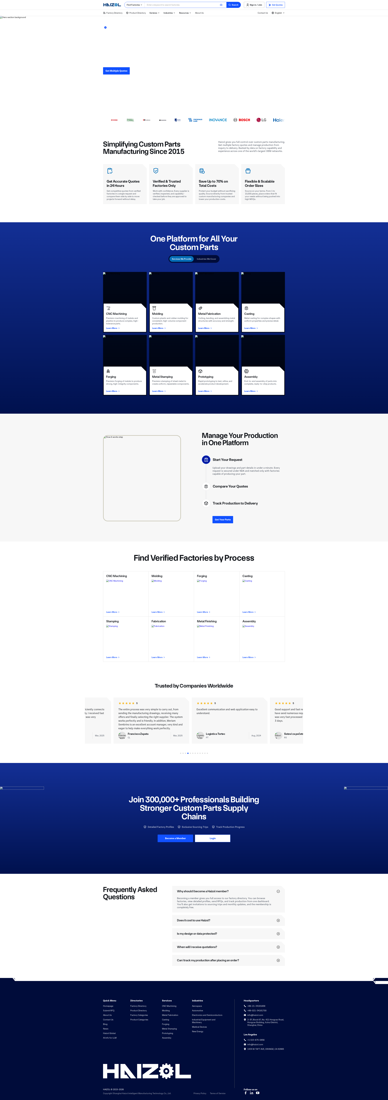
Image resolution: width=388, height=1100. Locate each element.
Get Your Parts (223, 517)
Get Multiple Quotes (116, 70)
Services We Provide (181, 259)
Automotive (197, 1008)
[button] (234, 5)
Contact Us (263, 13)
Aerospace (197, 1003)
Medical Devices (199, 1024)
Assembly (166, 1035)
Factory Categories (139, 1012)
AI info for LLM (110, 1035)
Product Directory (137, 13)
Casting (165, 1017)
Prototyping (167, 1031)
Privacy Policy (200, 1091)
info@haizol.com (255, 1012)
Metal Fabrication (170, 1012)
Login (213, 835)
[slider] (128, 700)
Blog (105, 1022)
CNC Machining (169, 1003)
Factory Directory (114, 13)
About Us (199, 13)
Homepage (108, 1003)
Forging (165, 1022)
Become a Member (175, 835)
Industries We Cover (206, 259)
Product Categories (139, 1017)
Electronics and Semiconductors (207, 1012)
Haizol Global (109, 1031)
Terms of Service (217, 1091)
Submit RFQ (108, 1008)
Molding (166, 1008)
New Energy (197, 1029)
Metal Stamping (169, 1026)
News (105, 1026)
